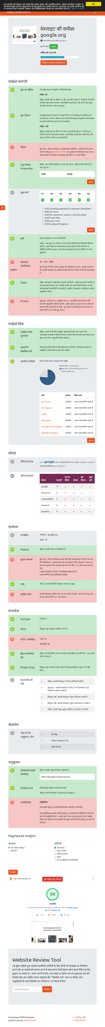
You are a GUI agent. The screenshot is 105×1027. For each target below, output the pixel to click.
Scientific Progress (49, 433)
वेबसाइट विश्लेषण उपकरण (18, 11)
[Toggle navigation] (95, 12)
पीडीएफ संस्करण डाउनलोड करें (53, 62)
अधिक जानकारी (77, 8)
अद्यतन (53, 46)
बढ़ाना (91, 182)
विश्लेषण (13, 872)
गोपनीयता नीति (80, 1017)
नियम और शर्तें (80, 1020)
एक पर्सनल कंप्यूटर (18, 848)
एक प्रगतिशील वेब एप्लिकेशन (67, 860)
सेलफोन (14, 851)
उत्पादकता (61, 848)
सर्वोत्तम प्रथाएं (62, 854)
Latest (44, 414)
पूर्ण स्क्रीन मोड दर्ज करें (52, 879)
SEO (59, 857)
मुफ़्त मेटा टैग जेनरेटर (59, 152)
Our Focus (46, 401)
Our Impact (46, 408)
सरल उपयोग (61, 851)
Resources (46, 420)
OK (93, 4)
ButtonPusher (30, 1020)
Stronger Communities (51, 426)
